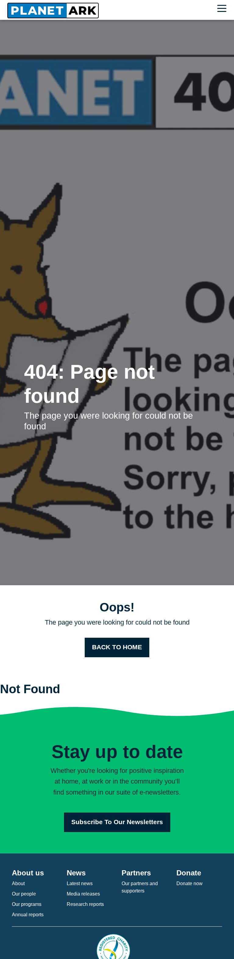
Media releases (83, 893)
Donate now (189, 883)
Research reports (85, 904)
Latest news (80, 883)
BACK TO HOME (117, 647)
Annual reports (28, 914)
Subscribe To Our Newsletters (117, 822)
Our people (24, 893)
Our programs (26, 904)
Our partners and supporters (140, 887)
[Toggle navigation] (223, 9)
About (18, 883)
